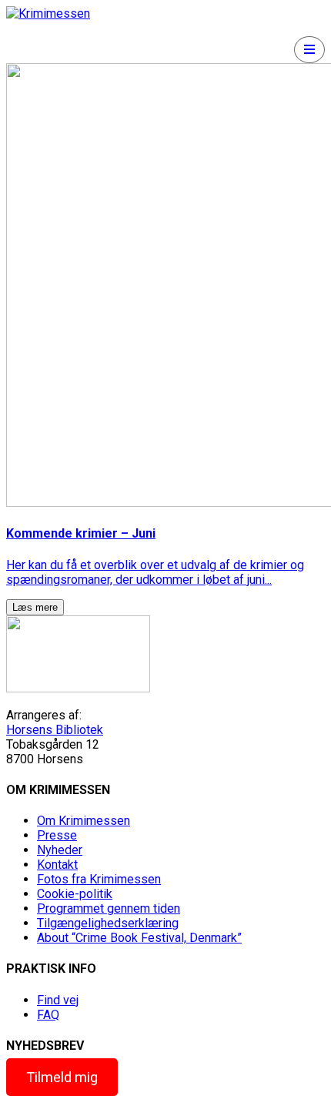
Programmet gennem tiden (108, 908)
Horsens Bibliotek (54, 729)
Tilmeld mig (62, 1077)
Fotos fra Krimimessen (99, 879)
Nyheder (59, 850)
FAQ (48, 1014)
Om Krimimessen (83, 820)
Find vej (58, 1000)
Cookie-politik (74, 894)
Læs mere (35, 607)
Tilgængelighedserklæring (108, 923)
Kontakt (57, 864)
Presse (57, 835)
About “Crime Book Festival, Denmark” (139, 937)
